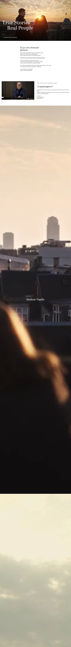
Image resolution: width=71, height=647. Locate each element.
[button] (68, 2)
